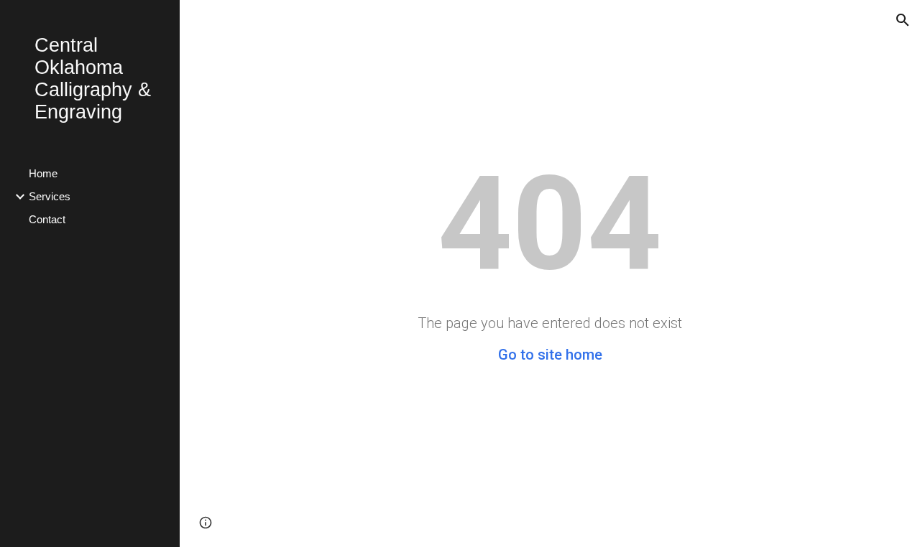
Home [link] (43, 173)
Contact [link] (47, 219)
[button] (903, 20)
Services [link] (49, 196)
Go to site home (550, 354)
